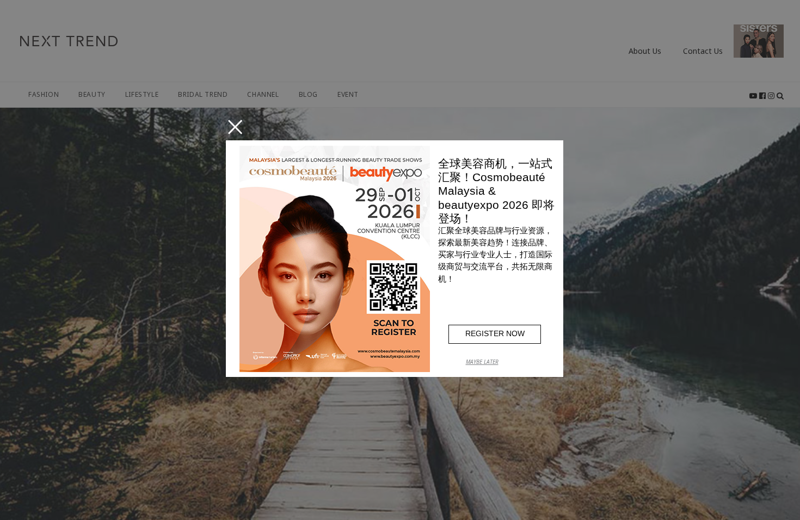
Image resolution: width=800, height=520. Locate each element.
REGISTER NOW (495, 333)
